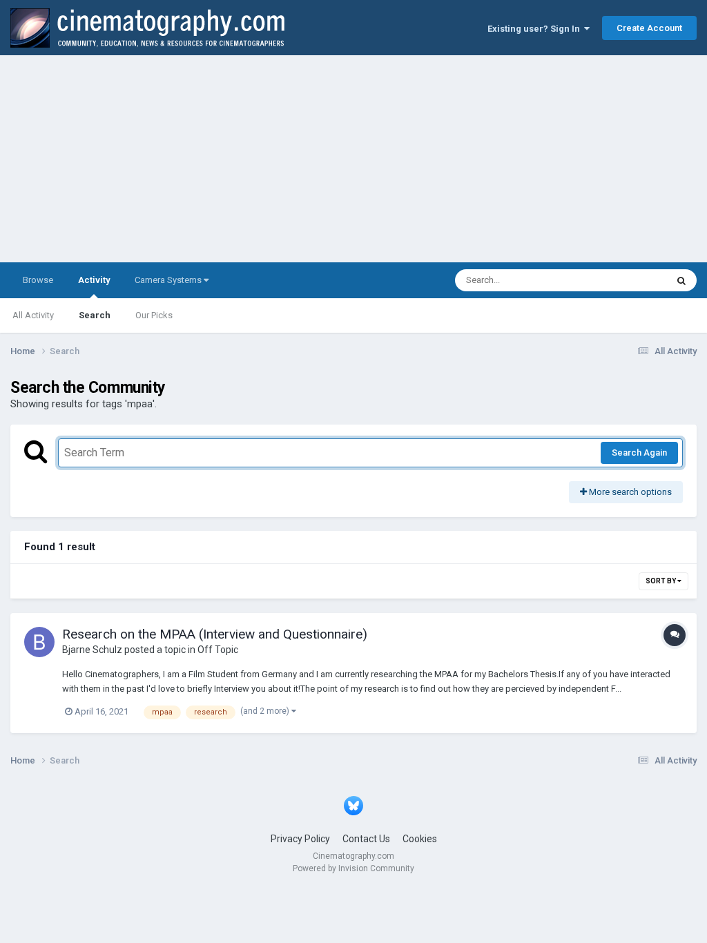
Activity (94, 280)
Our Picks (154, 315)
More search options (629, 492)
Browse (38, 280)
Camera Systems (169, 280)
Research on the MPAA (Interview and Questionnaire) (214, 634)
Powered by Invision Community (353, 868)
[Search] (681, 280)
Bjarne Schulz (92, 649)
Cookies (420, 838)
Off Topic (217, 649)
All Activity (33, 315)
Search (94, 315)
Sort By (661, 581)
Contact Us (366, 838)
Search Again (639, 452)
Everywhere (625, 280)
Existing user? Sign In (535, 28)
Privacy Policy (300, 838)
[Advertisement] (353, 158)
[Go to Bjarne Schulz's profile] (39, 642)
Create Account (649, 28)
